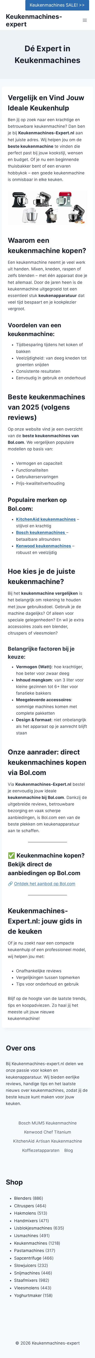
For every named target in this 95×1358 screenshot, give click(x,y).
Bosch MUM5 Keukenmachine (48, 1123)
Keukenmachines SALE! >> (57, 5)
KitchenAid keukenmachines (46, 519)
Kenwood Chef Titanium (47, 1132)
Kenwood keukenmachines (43, 545)
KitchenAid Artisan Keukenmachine (47, 1141)
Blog (68, 1150)
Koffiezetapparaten (40, 1150)
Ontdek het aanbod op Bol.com (44, 883)
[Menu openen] (84, 20)
